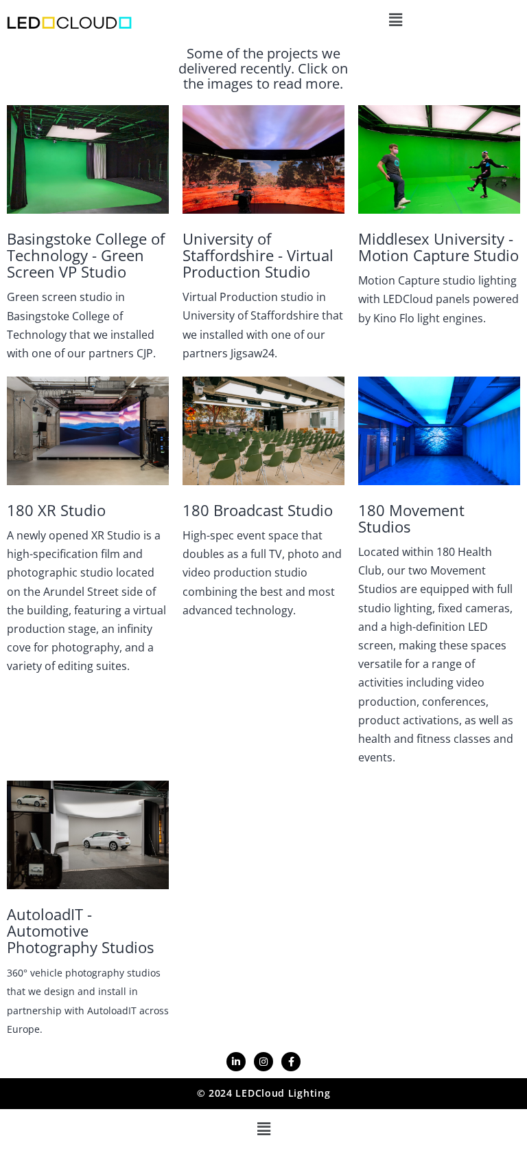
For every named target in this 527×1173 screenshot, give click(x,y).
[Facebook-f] (291, 1061)
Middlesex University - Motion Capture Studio (438, 246)
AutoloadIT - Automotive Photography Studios (80, 930)
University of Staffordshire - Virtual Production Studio (258, 255)
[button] (395, 19)
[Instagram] (263, 1061)
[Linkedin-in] (236, 1061)
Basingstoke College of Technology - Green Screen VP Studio (86, 255)
